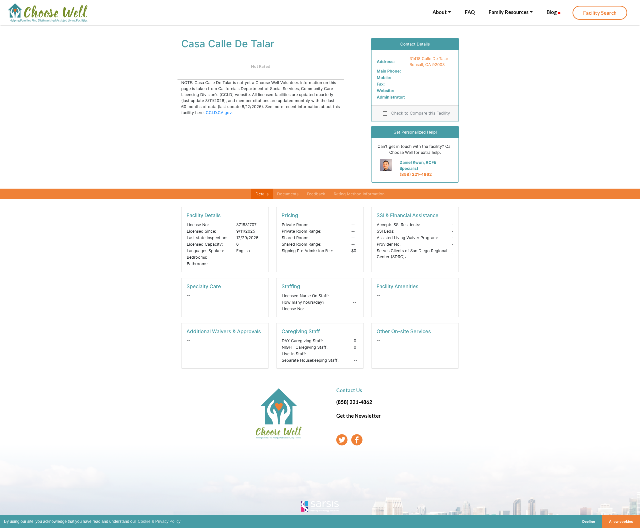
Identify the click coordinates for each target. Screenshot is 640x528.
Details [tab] (262, 193)
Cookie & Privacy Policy (159, 521)
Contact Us (349, 390)
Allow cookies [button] (621, 521)
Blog (552, 12)
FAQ (470, 12)
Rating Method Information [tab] (359, 193)
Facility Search (599, 13)
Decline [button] (588, 521)
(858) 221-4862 (416, 174)
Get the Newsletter (358, 416)
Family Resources (508, 12)
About (439, 12)
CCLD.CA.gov (219, 112)
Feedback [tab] (316, 193)
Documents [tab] (287, 193)
